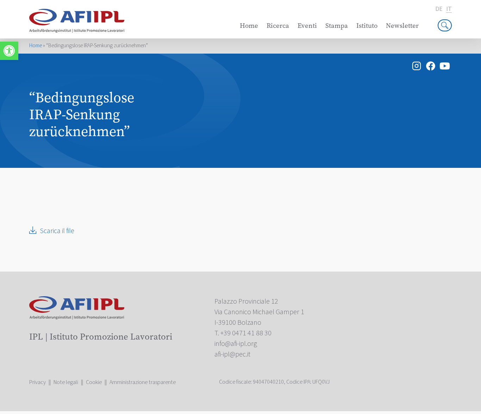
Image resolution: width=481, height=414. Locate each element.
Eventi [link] (307, 25)
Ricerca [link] (278, 25)
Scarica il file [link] (57, 231)
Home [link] (249, 25)
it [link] (449, 9)
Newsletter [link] (402, 25)
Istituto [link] (366, 25)
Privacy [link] (37, 382)
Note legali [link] (66, 382)
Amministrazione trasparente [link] (143, 382)
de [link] (439, 9)
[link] (9, 51)
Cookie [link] (94, 382)
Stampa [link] (336, 25)
